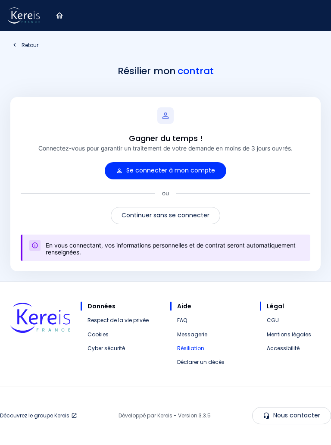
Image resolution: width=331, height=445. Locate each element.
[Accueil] (59, 15)
